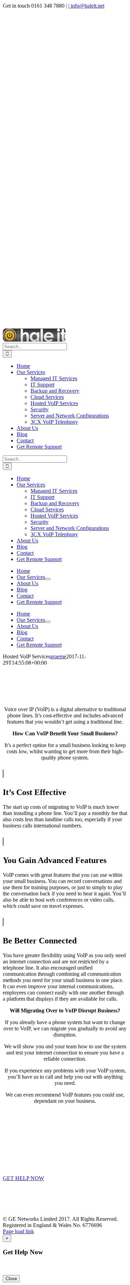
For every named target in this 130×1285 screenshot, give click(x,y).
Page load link (18, 1231)
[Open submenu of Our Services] (48, 579)
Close (11, 1278)
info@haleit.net (86, 6)
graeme (58, 656)
